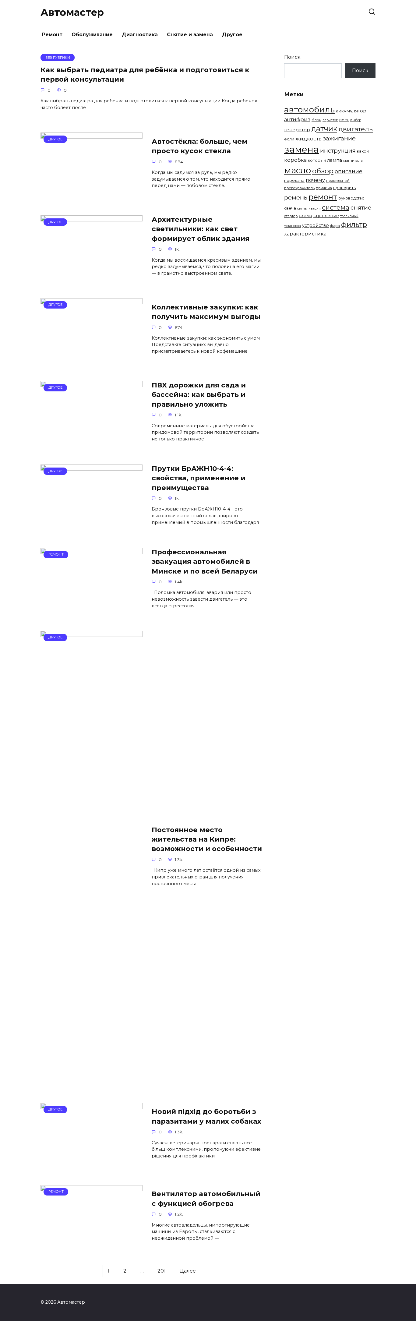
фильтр (354, 224)
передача (294, 180)
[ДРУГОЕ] (92, 196)
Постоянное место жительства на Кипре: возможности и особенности (207, 839)
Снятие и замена (190, 34)
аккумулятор (351, 111)
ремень (295, 197)
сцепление (326, 215)
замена (301, 149)
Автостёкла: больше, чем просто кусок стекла (200, 146)
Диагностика (140, 34)
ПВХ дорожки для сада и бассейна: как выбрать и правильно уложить (199, 394)
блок (316, 120)
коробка (295, 160)
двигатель (355, 129)
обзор (322, 171)
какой (363, 151)
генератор (297, 129)
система (335, 207)
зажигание (339, 138)
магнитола (353, 160)
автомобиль (309, 109)
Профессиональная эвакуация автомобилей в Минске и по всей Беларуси (205, 561)
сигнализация (309, 208)
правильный (338, 180)
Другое (232, 34)
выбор (355, 120)
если (289, 138)
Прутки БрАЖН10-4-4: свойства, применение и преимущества (198, 478)
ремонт (322, 196)
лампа (334, 160)
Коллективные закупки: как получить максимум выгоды (206, 312)
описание (348, 171)
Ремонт (52, 34)
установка (292, 226)
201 (161, 1271)
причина (324, 188)
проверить (344, 187)
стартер (291, 216)
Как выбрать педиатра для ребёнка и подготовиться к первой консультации (145, 74)
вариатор (330, 120)
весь (344, 119)
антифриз (297, 119)
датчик (324, 128)
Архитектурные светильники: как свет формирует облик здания (200, 229)
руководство (351, 198)
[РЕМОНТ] (92, 611)
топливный (349, 216)
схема (305, 215)
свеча (290, 208)
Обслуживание (92, 34)
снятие (361, 207)
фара (335, 226)
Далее (188, 1271)
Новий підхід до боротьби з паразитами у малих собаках (206, 1116)
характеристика (305, 234)
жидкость (308, 139)
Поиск (292, 57)
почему (315, 180)
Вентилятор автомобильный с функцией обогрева (206, 1199)
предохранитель (299, 188)
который (317, 160)
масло (297, 170)
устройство (315, 225)
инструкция (338, 150)
